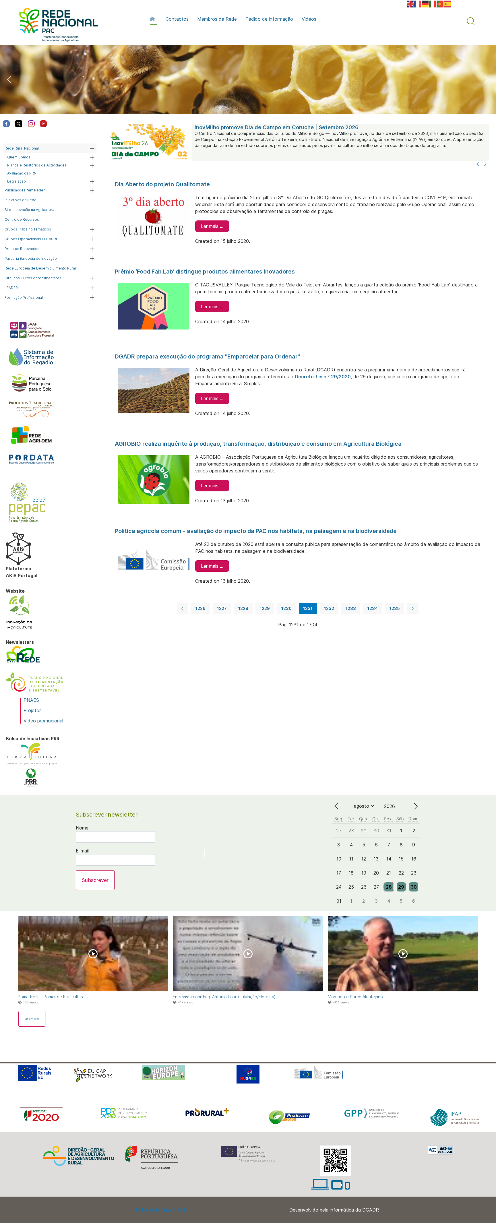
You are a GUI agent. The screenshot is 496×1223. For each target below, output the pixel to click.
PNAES (31, 700)
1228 (243, 608)
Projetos (33, 710)
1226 (200, 608)
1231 (308, 608)
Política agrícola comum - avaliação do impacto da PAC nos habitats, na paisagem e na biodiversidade (256, 531)
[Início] (153, 18)
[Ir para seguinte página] (412, 608)
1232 (329, 608)
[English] (410, 3)
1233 (351, 608)
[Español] (448, 3)
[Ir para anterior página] (182, 608)
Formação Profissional (24, 297)
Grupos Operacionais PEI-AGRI (31, 239)
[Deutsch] (425, 3)
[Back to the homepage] (55, 26)
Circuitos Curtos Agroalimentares (33, 278)
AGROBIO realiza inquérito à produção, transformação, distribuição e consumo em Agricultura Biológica (258, 443)
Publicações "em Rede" (25, 190)
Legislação (16, 181)
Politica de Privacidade (162, 1210)
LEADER (11, 288)
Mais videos (31, 1018)
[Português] (440, 3)
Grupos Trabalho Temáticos (28, 229)
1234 (372, 608)
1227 (222, 608)
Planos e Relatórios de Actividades (37, 165)
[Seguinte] (485, 164)
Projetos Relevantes (22, 249)
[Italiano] (433, 3)
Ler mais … (212, 226)
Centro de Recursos (22, 219)
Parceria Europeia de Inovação (31, 258)
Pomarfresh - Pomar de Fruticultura (51, 996)
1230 (286, 608)
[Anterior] (478, 164)
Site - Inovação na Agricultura (29, 210)
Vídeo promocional (43, 721)
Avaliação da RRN (21, 173)
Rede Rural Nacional (22, 148)
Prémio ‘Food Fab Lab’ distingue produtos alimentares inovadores (205, 271)
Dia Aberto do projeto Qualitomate (162, 184)
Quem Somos (18, 157)
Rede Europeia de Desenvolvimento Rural (40, 268)
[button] (470, 21)
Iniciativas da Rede (20, 200)
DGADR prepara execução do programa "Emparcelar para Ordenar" (207, 356)
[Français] (418, 3)
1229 (265, 608)
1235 (395, 608)
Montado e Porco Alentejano (355, 996)
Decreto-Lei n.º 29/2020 (323, 376)
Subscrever (95, 880)
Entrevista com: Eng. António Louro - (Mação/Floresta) (224, 996)
